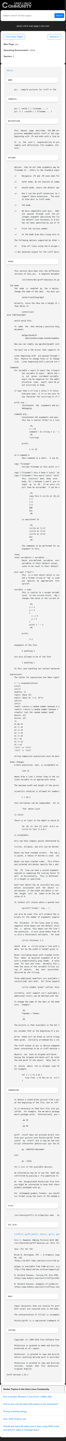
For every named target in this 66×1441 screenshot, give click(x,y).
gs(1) (51, 1234)
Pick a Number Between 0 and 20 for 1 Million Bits (27, 1396)
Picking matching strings (15, 1411)
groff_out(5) (31, 1234)
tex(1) (43, 1234)
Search (59, 15)
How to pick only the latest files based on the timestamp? (30, 1404)
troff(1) (18, 1234)
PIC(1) (10, 71)
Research (54, 36)
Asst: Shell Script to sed (14, 1419)
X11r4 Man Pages (14, 36)
